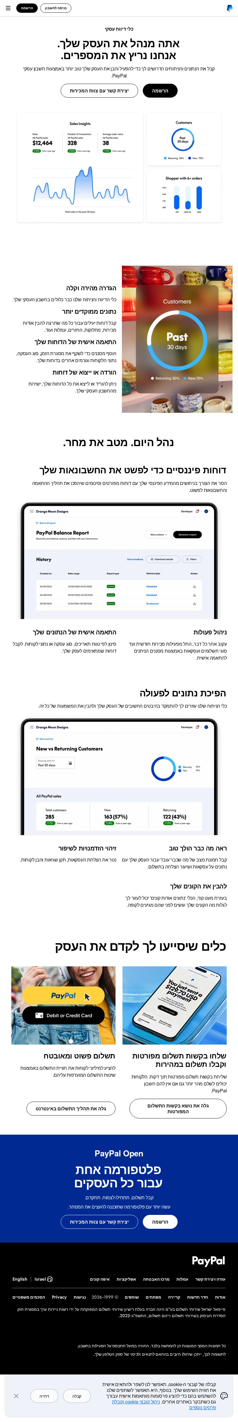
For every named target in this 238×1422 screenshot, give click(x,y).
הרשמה (160, 90)
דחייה (44, 1396)
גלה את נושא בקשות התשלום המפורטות (178, 1108)
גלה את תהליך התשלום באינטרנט (71, 1108)
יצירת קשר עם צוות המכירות (99, 90)
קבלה (76, 1396)
